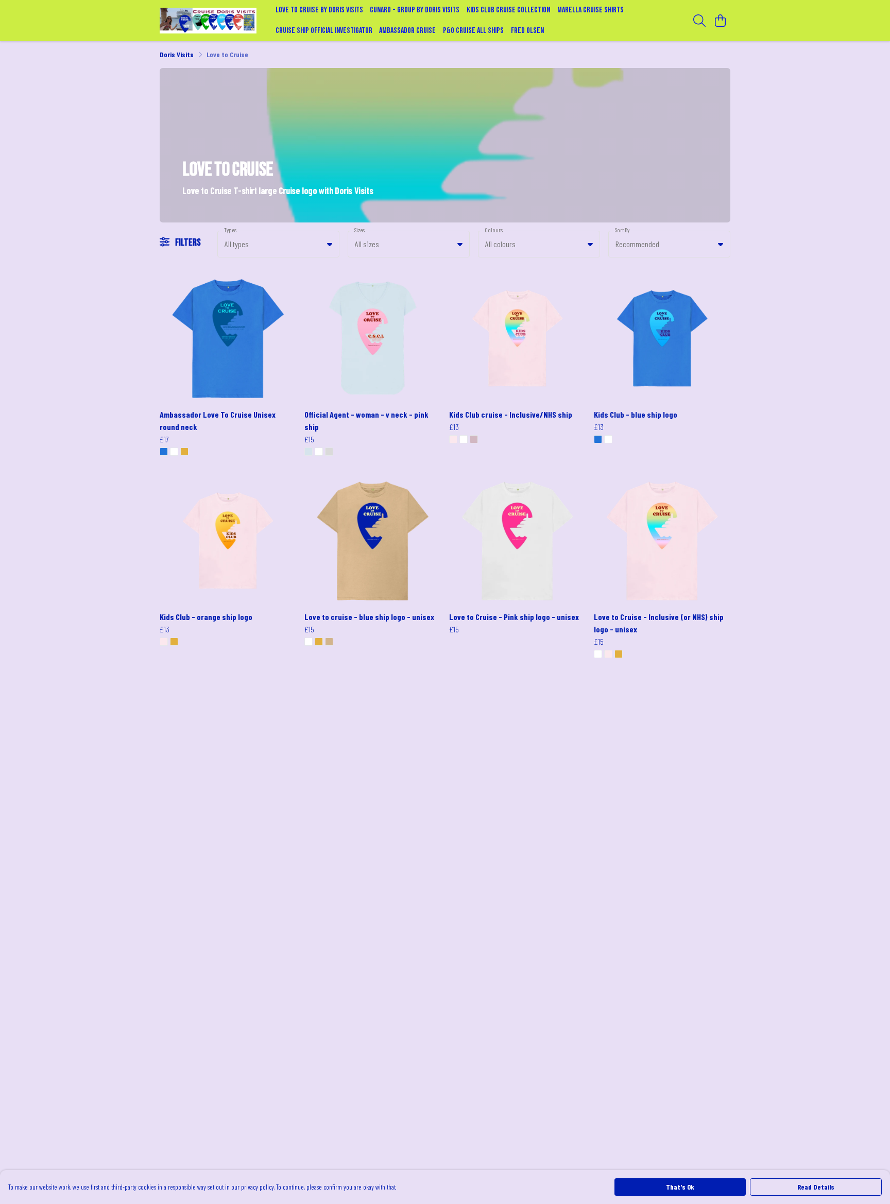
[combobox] (278, 244)
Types (230, 230)
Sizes (359, 230)
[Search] (699, 20)
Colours (494, 230)
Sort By (622, 230)
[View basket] (720, 20)
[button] (329, 244)
